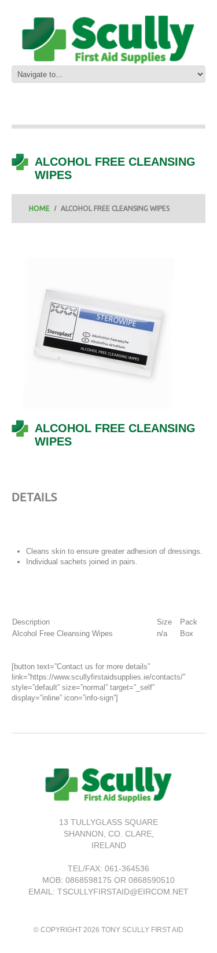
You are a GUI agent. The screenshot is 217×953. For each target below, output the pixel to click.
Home (39, 208)
